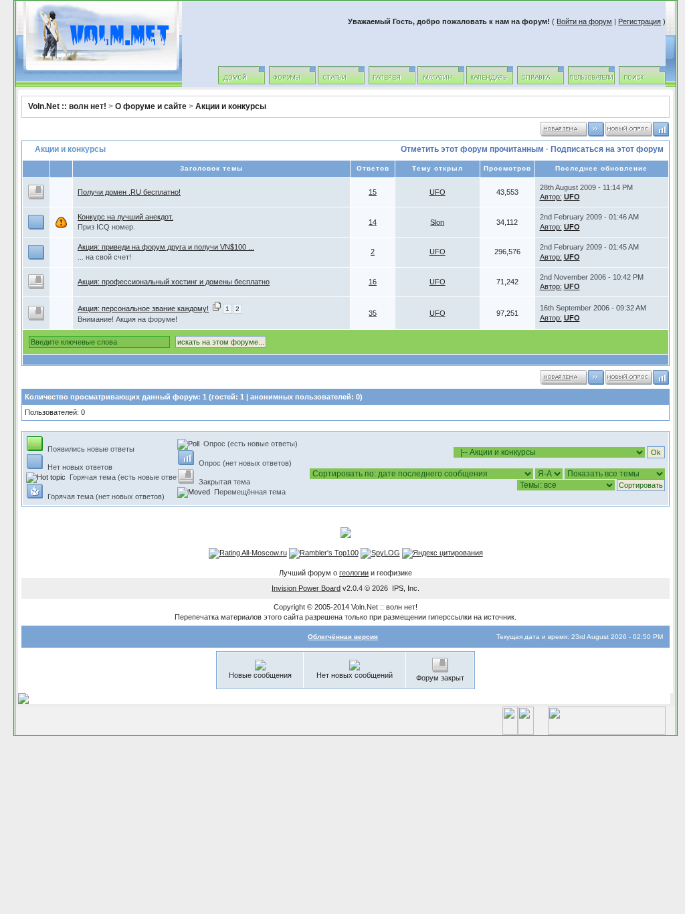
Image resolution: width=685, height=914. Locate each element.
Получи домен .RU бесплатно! (129, 192)
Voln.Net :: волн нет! (67, 106)
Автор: (551, 197)
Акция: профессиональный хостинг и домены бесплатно (174, 282)
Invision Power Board (306, 588)
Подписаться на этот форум (607, 149)
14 (373, 222)
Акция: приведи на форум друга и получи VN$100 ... (166, 247)
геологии (354, 573)
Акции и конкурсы (230, 106)
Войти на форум (584, 21)
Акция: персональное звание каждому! (143, 308)
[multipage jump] (217, 308)
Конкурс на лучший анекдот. (125, 217)
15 (373, 192)
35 (373, 313)
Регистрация (639, 21)
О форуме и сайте (151, 106)
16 (373, 282)
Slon (437, 222)
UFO (437, 192)
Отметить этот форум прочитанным (472, 149)
